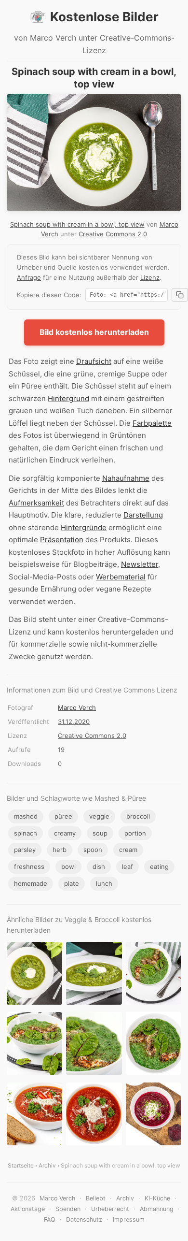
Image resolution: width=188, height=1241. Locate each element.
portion (135, 833)
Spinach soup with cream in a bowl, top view (77, 224)
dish (99, 866)
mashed (26, 816)
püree (63, 816)
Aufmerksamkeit (36, 502)
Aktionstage (28, 1208)
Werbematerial (121, 576)
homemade (30, 883)
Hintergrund (68, 398)
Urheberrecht (110, 1208)
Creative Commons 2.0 (113, 234)
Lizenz (150, 277)
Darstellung (143, 514)
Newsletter (139, 564)
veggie (99, 816)
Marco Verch (77, 707)
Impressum (129, 1219)
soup (100, 833)
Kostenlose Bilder (104, 16)
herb (60, 849)
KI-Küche (157, 1198)
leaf (127, 866)
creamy (65, 833)
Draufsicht (93, 361)
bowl (68, 866)
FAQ (49, 1219)
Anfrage (29, 277)
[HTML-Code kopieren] (180, 295)
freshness (29, 866)
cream (128, 849)
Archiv (47, 1165)
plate (71, 883)
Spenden (68, 1208)
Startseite (21, 1165)
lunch (104, 883)
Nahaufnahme (125, 478)
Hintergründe (84, 527)
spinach (25, 833)
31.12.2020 (74, 721)
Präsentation (61, 539)
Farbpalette (152, 423)
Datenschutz (84, 1219)
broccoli (138, 816)
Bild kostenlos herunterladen (94, 332)
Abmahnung (157, 1208)
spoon (92, 849)
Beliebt (96, 1198)
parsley (25, 849)
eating (159, 866)
